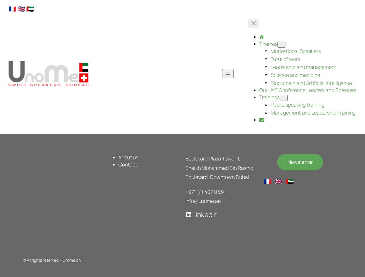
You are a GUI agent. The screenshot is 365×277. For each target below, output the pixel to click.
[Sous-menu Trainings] (284, 98)
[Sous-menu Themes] (281, 45)
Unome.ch (71, 260)
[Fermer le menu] (253, 23)
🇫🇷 (12, 9)
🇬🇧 (21, 9)
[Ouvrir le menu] (228, 73)
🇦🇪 (30, 9)
